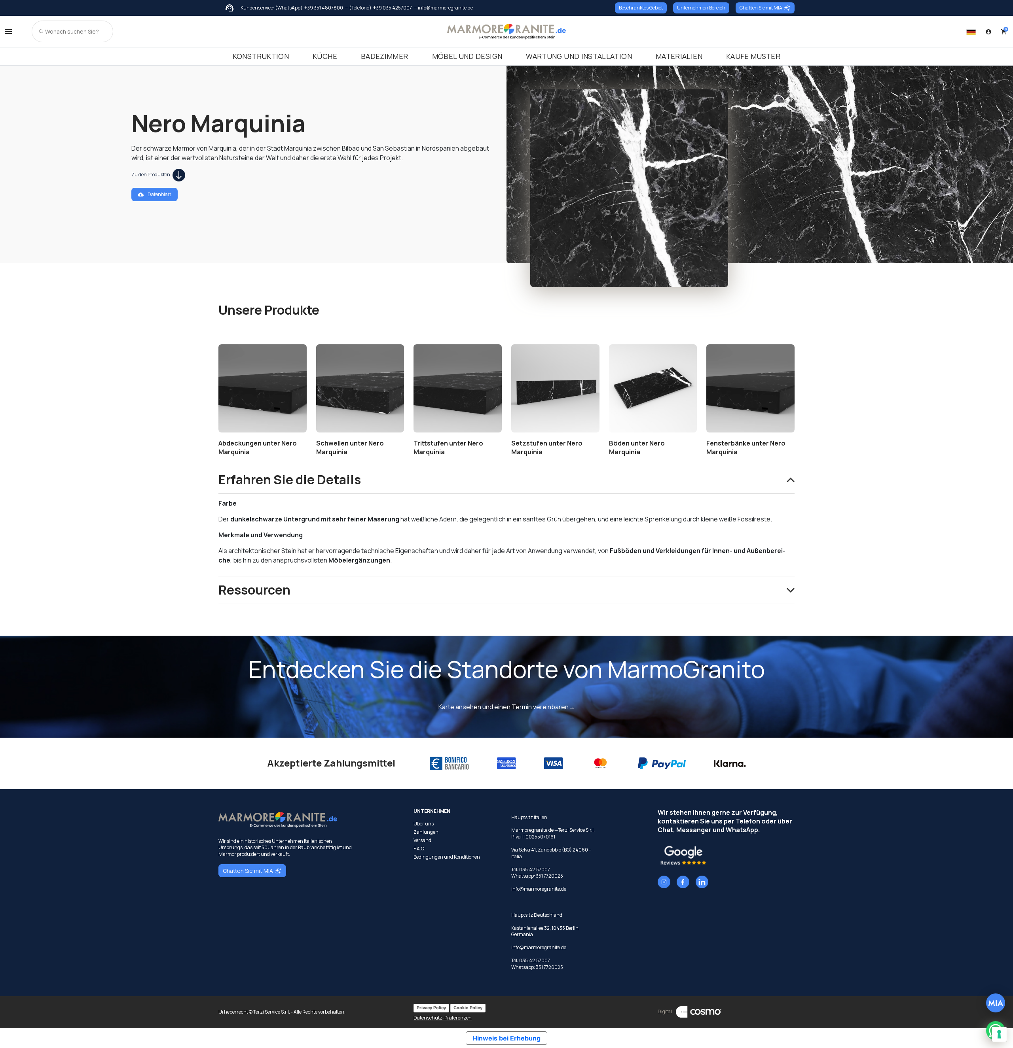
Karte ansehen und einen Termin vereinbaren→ (506, 706)
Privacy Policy (431, 1007)
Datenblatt (159, 194)
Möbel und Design (467, 56)
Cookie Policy (467, 1007)
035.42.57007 (534, 869)
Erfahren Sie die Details (289, 479)
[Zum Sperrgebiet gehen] (988, 31)
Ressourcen (254, 590)
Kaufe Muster (753, 56)
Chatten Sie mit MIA (761, 7)
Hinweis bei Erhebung (506, 1038)
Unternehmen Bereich (701, 7)
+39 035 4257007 (392, 8)
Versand (422, 840)
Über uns (424, 824)
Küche (325, 56)
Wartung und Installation (579, 56)
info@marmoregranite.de (538, 889)
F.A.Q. (419, 849)
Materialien (679, 56)
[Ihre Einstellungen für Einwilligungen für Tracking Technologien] (999, 1034)
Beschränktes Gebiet (641, 7)
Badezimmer (384, 56)
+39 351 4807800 (323, 8)
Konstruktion (261, 56)
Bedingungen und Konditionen (447, 857)
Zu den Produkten (151, 174)
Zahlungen (426, 832)
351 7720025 (549, 875)
